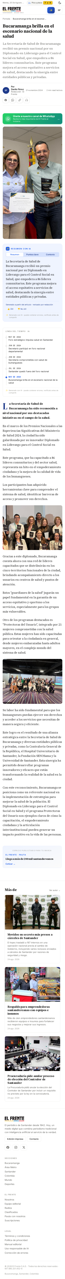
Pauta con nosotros (15, 1216)
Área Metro (10, 1167)
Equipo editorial (13, 1203)
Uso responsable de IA (17, 1248)
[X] (24, 1147)
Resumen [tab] (14, 254)
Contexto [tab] (50, 254)
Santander (10, 1171)
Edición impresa (15, 1139)
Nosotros (9, 1199)
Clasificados (11, 1212)
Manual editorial (13, 1244)
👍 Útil (10, 309)
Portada (6, 19)
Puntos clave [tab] (32, 254)
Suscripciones (12, 1220)
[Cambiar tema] (59, 3)
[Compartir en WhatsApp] (13, 100)
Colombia (10, 1175)
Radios (8, 1208)
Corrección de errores (16, 1252)
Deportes (9, 1184)
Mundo (8, 1180)
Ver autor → (54, 890)
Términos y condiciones (17, 1236)
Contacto (34, 1139)
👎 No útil (22, 309)
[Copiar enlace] (20, 100)
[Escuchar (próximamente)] (27, 100)
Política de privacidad (16, 1240)
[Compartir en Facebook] (6, 100)
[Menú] (59, 10)
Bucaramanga (12, 1163)
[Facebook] (8, 1147)
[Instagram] (16, 1147)
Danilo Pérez (17, 89)
